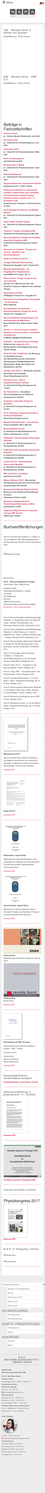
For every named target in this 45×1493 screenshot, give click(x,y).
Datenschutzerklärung (11, 1372)
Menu (9, 2)
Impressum (7, 1370)
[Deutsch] (41, 3)
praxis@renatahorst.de (13, 1392)
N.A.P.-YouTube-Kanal (11, 1376)
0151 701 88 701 (10, 1389)
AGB (24, 1372)
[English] (43, 3)
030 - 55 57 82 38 (11, 1436)
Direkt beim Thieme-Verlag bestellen (17, 607)
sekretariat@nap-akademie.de (16, 1438)
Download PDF (9, 769)
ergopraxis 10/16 (23, 344)
